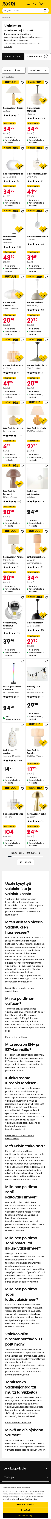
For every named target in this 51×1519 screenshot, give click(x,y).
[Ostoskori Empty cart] (41, 4)
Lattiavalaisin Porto (36, 560)
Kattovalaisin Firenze (13, 815)
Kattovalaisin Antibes (37, 175)
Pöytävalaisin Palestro (35, 753)
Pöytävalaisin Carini (36, 430)
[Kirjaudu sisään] (28, 4)
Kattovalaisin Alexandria (11, 305)
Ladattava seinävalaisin (33, 494)
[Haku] (45, 10)
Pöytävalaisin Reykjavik (10, 494)
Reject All (25, 1510)
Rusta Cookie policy (27, 1499)
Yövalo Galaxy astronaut (10, 625)
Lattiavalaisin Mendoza (9, 239)
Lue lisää (8, 46)
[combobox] (22, 10)
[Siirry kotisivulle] (8, 4)
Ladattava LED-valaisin (12, 753)
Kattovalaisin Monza (13, 367)
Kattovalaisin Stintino (37, 367)
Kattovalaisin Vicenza (37, 238)
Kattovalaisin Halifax (13, 175)
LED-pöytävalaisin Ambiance (12, 689)
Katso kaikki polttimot (16, 1037)
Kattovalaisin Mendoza (33, 111)
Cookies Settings (25, 1516)
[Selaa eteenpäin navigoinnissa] (48, 56)
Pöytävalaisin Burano (13, 430)
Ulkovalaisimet (38, 56)
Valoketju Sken (35, 689)
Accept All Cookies (25, 1504)
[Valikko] (47, 4)
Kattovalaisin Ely (35, 304)
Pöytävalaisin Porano (13, 560)
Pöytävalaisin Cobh (36, 815)
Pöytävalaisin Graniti (13, 109)
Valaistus (13, 56)
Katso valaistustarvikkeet (18, 1422)
